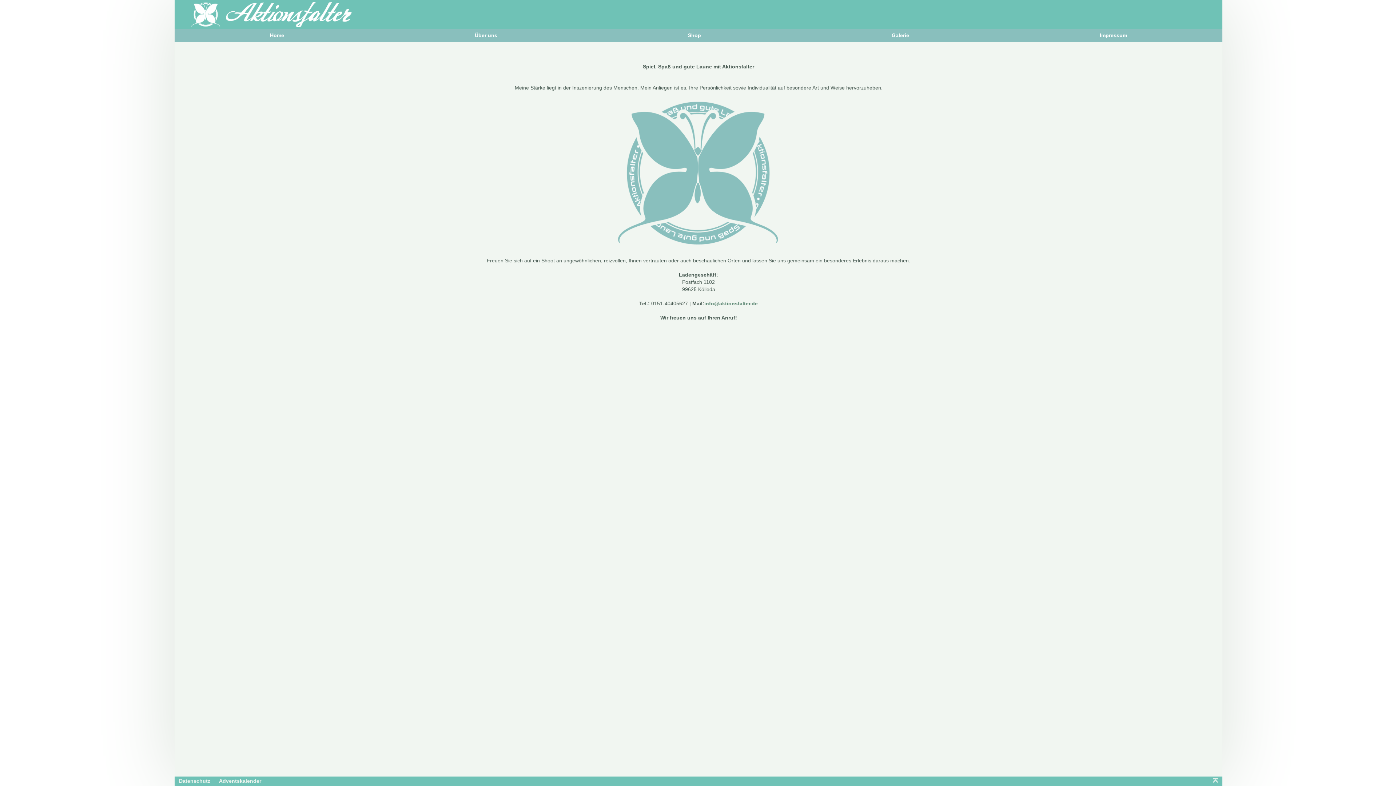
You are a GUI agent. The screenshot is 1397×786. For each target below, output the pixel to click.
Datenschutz (194, 781)
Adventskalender (240, 781)
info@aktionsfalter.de (731, 303)
